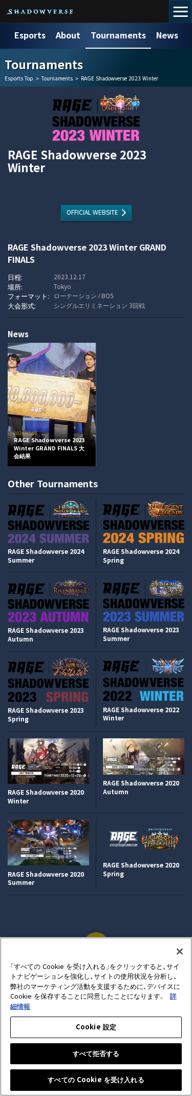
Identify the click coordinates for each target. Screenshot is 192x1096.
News (167, 35)
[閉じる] (179, 951)
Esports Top (19, 78)
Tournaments (118, 35)
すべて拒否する (96, 1054)
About (68, 35)
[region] (96, 1016)
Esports (30, 35)
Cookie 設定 (96, 1027)
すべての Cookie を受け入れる (96, 1080)
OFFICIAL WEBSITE (92, 212)
